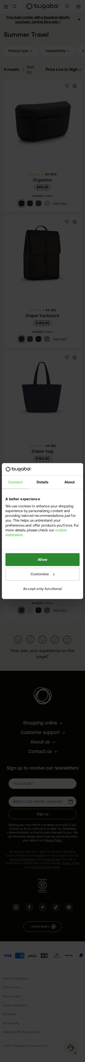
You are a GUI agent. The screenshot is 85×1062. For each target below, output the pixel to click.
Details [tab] (42, 482)
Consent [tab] (15, 482)
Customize (40, 574)
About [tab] (69, 482)
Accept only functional (42, 589)
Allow (42, 559)
